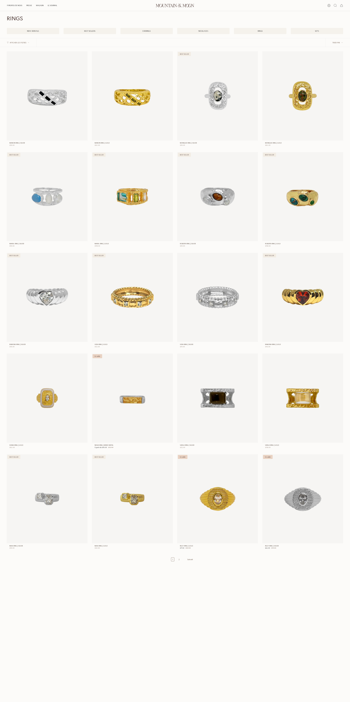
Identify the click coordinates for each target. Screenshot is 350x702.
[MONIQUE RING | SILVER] (217, 95)
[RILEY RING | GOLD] (217, 498)
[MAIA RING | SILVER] (47, 498)
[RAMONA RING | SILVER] (47, 297)
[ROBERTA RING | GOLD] (302, 196)
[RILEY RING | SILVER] (302, 498)
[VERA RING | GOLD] (132, 297)
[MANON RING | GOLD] (132, 95)
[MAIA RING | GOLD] (132, 498)
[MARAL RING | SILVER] (47, 196)
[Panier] (341, 5)
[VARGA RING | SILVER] (217, 398)
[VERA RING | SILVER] (217, 297)
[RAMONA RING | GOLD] (302, 297)
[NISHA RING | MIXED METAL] (132, 398)
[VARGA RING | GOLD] (302, 398)
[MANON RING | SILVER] (47, 95)
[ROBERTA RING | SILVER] (217, 196)
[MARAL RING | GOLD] (132, 196)
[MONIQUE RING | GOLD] (302, 95)
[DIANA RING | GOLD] (47, 398)
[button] (14, 5)
